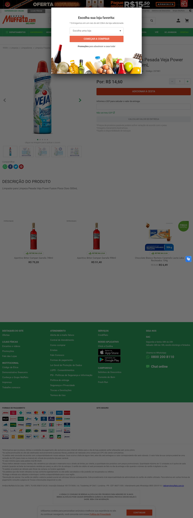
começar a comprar (96, 38)
